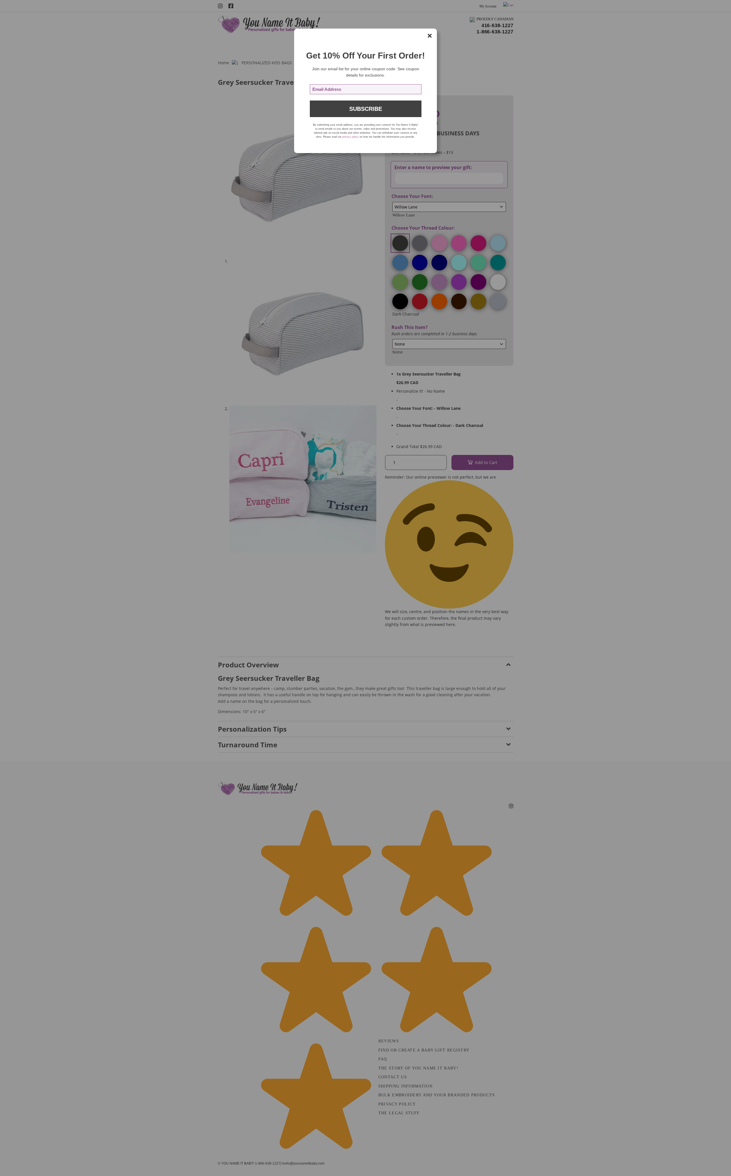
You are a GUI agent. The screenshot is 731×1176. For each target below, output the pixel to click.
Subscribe (365, 109)
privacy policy (350, 136)
